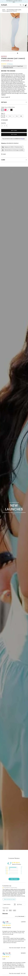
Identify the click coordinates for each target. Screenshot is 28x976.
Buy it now (14, 134)
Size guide (5, 120)
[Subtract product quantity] (2, 126)
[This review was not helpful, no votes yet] (24, 947)
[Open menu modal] (23, 5)
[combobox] (20, 916)
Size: (3, 113)
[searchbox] (8, 904)
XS (3, 116)
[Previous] (2, 1)
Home (3, 9)
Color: (8, 107)
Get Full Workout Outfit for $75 (14, 9)
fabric (10, 910)
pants (14, 910)
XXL (21, 116)
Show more (5, 913)
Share (4, 154)
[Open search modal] (20, 5)
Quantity (3, 123)
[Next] (25, 1)
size (4, 910)
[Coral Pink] (5, 110)
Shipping (3, 143)
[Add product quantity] (6, 126)
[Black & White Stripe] (11, 110)
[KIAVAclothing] (4, 5)
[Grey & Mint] (8, 110)
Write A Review (14, 879)
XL (17, 116)
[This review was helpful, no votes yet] (21, 947)
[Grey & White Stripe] (2, 110)
